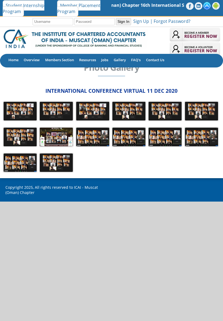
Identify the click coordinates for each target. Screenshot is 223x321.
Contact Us (155, 59)
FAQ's (136, 59)
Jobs (104, 59)
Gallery (120, 59)
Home (13, 59)
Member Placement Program (78, 8)
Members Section (59, 59)
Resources (87, 59)
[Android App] (216, 6)
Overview (32, 59)
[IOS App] (207, 6)
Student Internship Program (23, 8)
